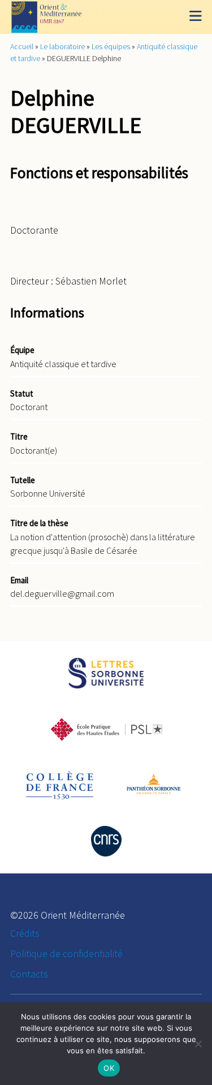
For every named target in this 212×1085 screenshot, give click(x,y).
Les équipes (111, 46)
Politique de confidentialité (66, 953)
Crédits (25, 933)
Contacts (29, 973)
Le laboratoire (62, 46)
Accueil (21, 46)
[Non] (198, 1043)
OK (108, 1068)
